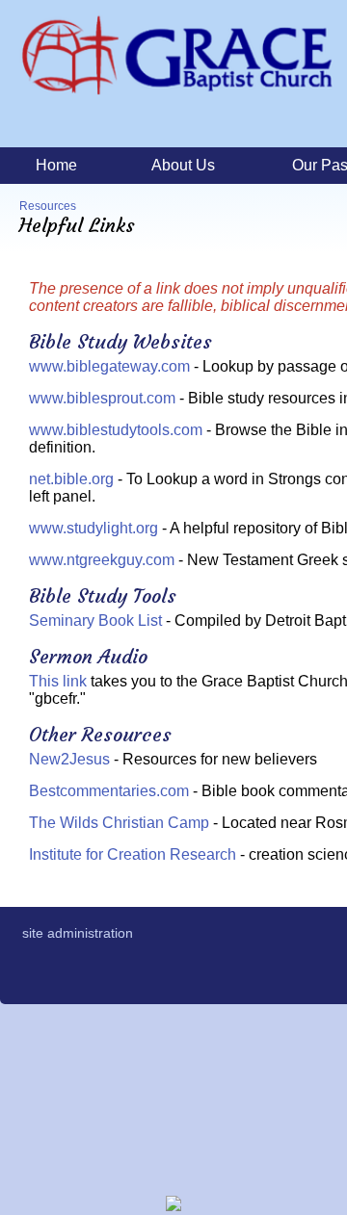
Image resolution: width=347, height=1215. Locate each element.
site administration (77, 933)
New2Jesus (69, 759)
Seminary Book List (95, 620)
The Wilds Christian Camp (119, 822)
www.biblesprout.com (102, 398)
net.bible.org (71, 479)
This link (58, 681)
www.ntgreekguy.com (101, 560)
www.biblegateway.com (109, 366)
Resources (47, 206)
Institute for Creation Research (132, 854)
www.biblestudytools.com (115, 430)
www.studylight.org (93, 528)
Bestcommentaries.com (109, 791)
